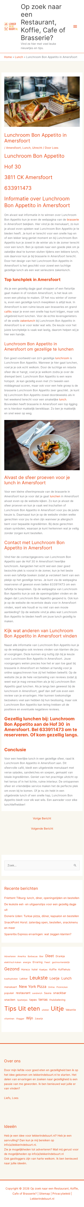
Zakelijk (39, 1018)
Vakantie (71, 1009)
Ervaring (38, 962)
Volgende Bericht (42, 828)
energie (27, 962)
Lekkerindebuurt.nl (42, 1198)
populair (9, 993)
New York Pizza (32, 986)
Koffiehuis (64, 969)
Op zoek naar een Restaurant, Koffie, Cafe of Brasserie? (43, 22)
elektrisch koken (12, 962)
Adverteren (10, 956)
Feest (47, 962)
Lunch (26, 147)
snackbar (59, 993)
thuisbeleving (57, 999)
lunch (62, 399)
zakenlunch (27, 320)
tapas (33, 999)
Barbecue (33, 956)
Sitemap (44, 1193)
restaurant (23, 993)
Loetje (55, 978)
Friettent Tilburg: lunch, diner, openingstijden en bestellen (41, 898)
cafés (8, 311)
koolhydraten (11, 978)
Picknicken (62, 987)
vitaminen (9, 1018)
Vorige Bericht (42, 818)
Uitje (57, 1008)
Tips (10, 1008)
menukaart (10, 986)
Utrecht (37, 147)
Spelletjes (22, 1000)
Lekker (24, 978)
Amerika (22, 956)
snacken (9, 999)
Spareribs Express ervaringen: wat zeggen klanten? (37, 934)
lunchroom (62, 358)
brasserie (73, 219)
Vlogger (20, 1018)
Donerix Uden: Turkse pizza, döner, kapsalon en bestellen (41, 916)
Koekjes (43, 969)
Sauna (47, 993)
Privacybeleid (61, 1193)
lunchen (55, 496)
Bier (41, 956)
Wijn (29, 1018)
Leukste (39, 978)
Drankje (60, 956)
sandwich (37, 993)
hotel (35, 969)
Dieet (49, 956)
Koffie (52, 969)
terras (43, 999)
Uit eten (29, 1008)
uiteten (45, 1010)
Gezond (11, 968)
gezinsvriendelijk (61, 962)
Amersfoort (13, 147)
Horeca (25, 969)
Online (51, 987)
